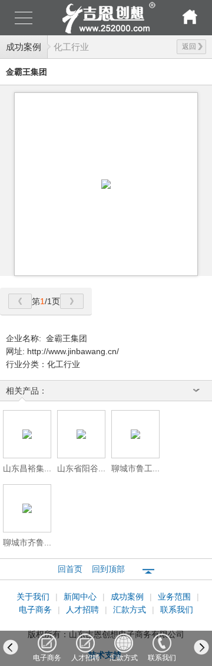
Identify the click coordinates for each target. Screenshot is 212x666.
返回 (189, 46)
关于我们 (34, 596)
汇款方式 (130, 609)
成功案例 (23, 47)
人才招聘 (83, 609)
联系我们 (176, 609)
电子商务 (36, 609)
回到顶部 (108, 569)
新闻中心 (81, 596)
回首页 (70, 569)
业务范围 (175, 596)
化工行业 (71, 47)
